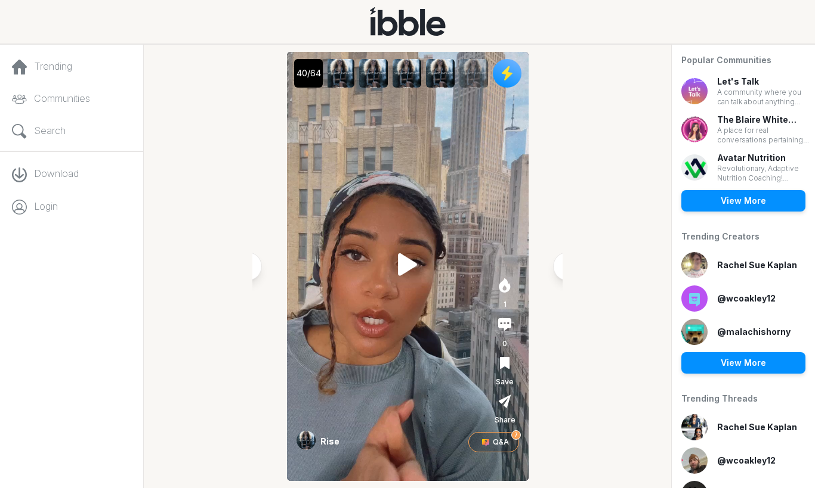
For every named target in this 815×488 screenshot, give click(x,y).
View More (743, 200)
